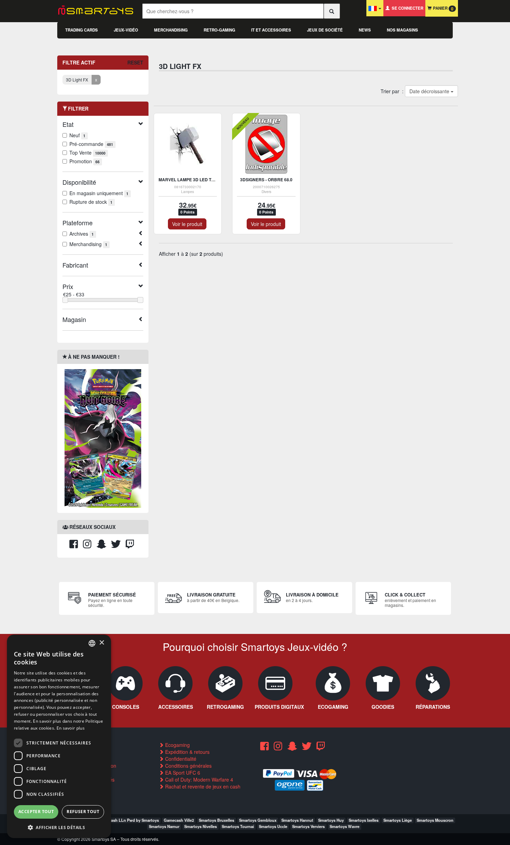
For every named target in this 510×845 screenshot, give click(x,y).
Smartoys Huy (331, 820)
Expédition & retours (187, 751)
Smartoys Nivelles (200, 826)
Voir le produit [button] (187, 223)
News (365, 30)
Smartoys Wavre (344, 826)
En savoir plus (71, 728)
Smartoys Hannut (297, 820)
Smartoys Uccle (273, 826)
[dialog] (59, 736)
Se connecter (406, 8)
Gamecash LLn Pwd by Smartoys (128, 820)
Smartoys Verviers (308, 826)
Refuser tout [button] (83, 811)
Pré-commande (91, 143)
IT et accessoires (271, 30)
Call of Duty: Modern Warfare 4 (198, 779)
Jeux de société (325, 30)
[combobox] (91, 643)
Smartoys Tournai (238, 826)
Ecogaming (177, 744)
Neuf (77, 135)
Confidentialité (180, 758)
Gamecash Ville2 (179, 820)
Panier (442, 8)
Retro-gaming (219, 30)
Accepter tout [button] (36, 811)
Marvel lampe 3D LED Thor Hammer (200, 179)
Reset (135, 62)
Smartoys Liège (397, 820)
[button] (59, 827)
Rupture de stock (90, 201)
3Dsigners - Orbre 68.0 (266, 179)
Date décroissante (429, 91)
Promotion (84, 161)
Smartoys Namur (164, 826)
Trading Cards (81, 30)
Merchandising (171, 30)
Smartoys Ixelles (364, 820)
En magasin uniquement (98, 193)
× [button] (101, 642)
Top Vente (87, 152)
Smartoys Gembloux (258, 820)
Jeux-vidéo (126, 30)
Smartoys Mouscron (435, 820)
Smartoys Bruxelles (216, 820)
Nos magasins (402, 30)
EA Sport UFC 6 (182, 772)
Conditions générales (188, 765)
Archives (81, 233)
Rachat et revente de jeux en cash (202, 786)
